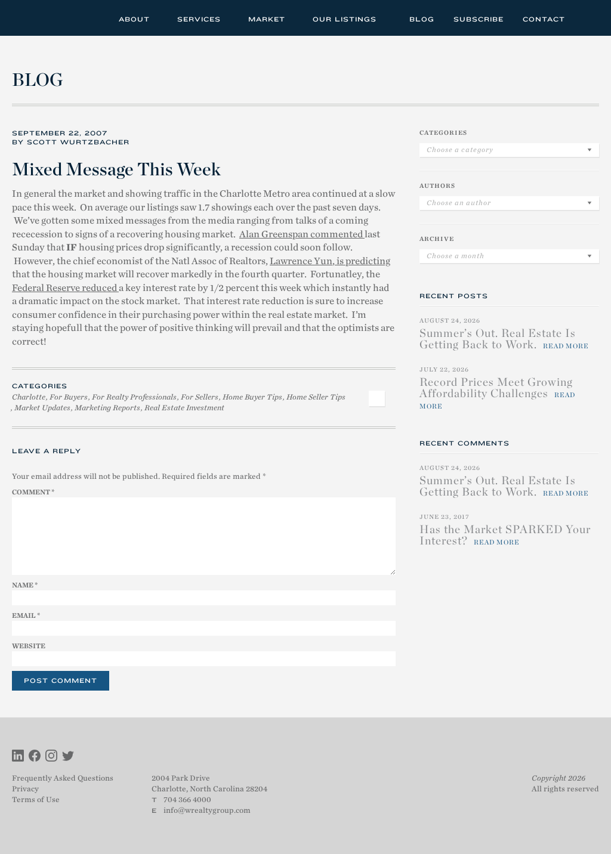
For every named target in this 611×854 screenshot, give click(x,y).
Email (26, 615)
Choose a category (460, 150)
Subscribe (478, 19)
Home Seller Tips (315, 396)
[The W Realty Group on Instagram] (51, 757)
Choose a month (456, 256)
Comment (33, 492)
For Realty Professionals (134, 396)
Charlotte (28, 396)
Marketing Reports (107, 407)
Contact (544, 19)
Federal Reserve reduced (65, 288)
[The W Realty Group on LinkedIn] (18, 757)
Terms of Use (36, 799)
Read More (566, 346)
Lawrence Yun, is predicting (330, 261)
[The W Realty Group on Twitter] (68, 757)
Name (25, 585)
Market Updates (42, 407)
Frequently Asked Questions (62, 777)
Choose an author (459, 203)
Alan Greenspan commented (302, 234)
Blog (421, 19)
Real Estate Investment (184, 407)
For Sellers (199, 396)
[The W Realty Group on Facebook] (35, 757)
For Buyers (69, 396)
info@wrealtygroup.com (207, 810)
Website (28, 646)
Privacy (25, 788)
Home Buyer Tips (252, 396)
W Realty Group (55, 18)
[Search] (586, 17)
